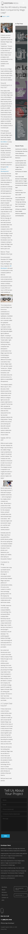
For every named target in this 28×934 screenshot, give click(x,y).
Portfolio (4, 887)
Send (5, 836)
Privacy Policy (4, 929)
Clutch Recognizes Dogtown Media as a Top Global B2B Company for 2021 (21, 37)
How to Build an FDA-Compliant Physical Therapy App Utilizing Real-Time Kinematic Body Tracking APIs (20, 202)
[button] (23, 3)
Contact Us (5, 897)
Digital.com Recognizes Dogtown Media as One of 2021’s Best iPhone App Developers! (21, 92)
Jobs (3, 900)
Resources (5, 895)
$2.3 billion (4, 142)
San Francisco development (5, 169)
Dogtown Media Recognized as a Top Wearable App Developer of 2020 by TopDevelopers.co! (22, 111)
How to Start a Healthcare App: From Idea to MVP (20, 192)
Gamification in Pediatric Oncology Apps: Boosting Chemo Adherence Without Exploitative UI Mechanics (21, 153)
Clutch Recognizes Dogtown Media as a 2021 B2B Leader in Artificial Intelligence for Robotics (21, 54)
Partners (4, 892)
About (3, 890)
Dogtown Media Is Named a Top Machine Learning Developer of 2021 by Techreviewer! (21, 73)
